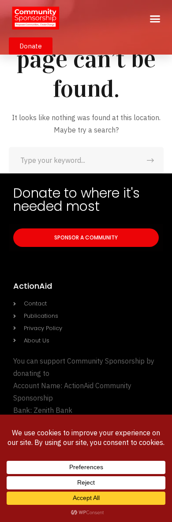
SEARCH (150, 160)
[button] (155, 19)
